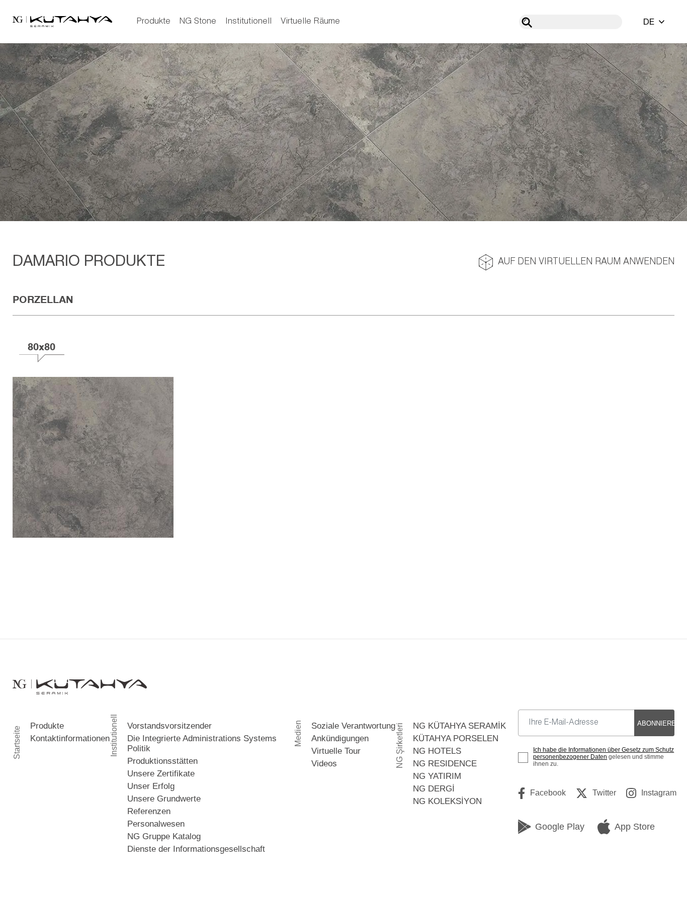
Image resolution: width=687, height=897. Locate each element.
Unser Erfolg (151, 786)
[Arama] (527, 22)
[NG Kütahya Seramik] (80, 687)
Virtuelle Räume (310, 21)
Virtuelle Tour (336, 751)
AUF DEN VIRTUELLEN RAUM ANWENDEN (586, 262)
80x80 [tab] (41, 346)
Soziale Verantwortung (353, 726)
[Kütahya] (62, 21)
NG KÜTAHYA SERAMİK (459, 726)
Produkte (153, 21)
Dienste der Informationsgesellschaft (196, 849)
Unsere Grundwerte (164, 799)
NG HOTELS (437, 751)
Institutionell (248, 21)
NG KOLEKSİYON (447, 801)
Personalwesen (156, 824)
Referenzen (148, 811)
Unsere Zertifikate (161, 773)
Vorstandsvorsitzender (169, 726)
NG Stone (198, 21)
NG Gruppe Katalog (164, 836)
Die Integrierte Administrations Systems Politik (202, 743)
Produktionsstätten (162, 761)
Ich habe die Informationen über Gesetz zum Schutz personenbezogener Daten (603, 753)
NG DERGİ (434, 788)
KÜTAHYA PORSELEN (455, 738)
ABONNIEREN (655, 723)
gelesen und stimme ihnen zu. (603, 756)
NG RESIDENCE (445, 763)
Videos (324, 763)
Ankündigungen (340, 738)
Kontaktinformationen (70, 738)
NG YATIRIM (437, 776)
